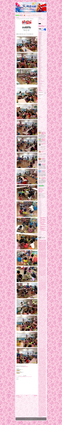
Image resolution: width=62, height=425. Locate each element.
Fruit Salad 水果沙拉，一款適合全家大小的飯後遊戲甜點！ (43, 158)
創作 (41, 283)
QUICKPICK (40, 331)
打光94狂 (42, 373)
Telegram (41, 340)
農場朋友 (39, 407)
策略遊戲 (39, 63)
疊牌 (39, 391)
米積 (40, 266)
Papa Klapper (42, 329)
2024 (39, 201)
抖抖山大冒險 (40, 286)
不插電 (41, 349)
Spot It (39, 337)
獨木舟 (44, 388)
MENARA (42, 321)
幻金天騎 (42, 368)
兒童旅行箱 (42, 270)
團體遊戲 (41, 359)
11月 (40, 211)
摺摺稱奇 (41, 377)
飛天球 (39, 413)
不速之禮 (43, 349)
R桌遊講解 (43, 332)
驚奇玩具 (45, 252)
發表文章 (40, 95)
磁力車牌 (39, 393)
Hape (39, 74)
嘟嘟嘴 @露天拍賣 (40, 191)
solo (43, 281)
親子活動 (43, 252)
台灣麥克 (39, 70)
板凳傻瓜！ (40, 380)
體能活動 (41, 248)
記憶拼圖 (44, 402)
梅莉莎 (43, 380)
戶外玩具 (43, 272)
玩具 (39, 250)
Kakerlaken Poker (42, 317)
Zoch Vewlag (41, 345)
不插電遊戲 (43, 241)
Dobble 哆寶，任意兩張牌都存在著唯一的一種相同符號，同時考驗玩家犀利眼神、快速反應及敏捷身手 (43, 133)
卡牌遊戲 (39, 258)
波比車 (41, 261)
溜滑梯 (42, 385)
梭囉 (44, 380)
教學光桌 (39, 88)
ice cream (39, 263)
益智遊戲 (40, 259)
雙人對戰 (44, 289)
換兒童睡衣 (44, 376)
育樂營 (43, 258)
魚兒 (43, 414)
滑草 (43, 385)
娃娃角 (42, 245)
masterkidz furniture (44, 346)
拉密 (41, 374)
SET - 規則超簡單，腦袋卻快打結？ (43, 151)
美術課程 (39, 397)
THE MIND (44, 280)
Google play (45, 309)
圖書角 (39, 246)
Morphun (39, 279)
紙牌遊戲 (40, 249)
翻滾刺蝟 (41, 397)
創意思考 (41, 354)
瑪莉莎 (39, 256)
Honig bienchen (44, 312)
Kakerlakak (39, 317)
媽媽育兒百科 (40, 363)
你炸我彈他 (44, 351)
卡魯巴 (44, 283)
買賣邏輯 (43, 405)
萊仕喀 (43, 266)
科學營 (39, 266)
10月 (40, 212)
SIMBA (39, 280)
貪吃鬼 (40, 405)
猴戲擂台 (41, 388)
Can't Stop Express (44, 297)
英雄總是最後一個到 (40, 399)
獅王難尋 (43, 388)
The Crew (43, 340)
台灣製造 (39, 58)
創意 (42, 283)
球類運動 (45, 249)
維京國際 (41, 396)
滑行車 (44, 385)
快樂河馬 (43, 371)
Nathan (39, 324)
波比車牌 (42, 383)
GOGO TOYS (40, 80)
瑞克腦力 (40, 390)
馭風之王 (44, 413)
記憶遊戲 (39, 60)
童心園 (39, 43)
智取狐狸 (44, 379)
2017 (39, 207)
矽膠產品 (44, 273)
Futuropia (42, 306)
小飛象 (43, 284)
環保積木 (45, 390)
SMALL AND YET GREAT (41, 334)
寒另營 (41, 365)
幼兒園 (43, 368)
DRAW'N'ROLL (44, 300)
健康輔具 (39, 87)
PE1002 (39, 326)
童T (43, 394)
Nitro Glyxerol (41, 324)
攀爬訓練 (45, 286)
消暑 (40, 385)
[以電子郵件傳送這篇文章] (23, 375)
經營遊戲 (40, 396)
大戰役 (43, 360)
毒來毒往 (40, 382)
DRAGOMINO (41, 300)
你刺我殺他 (42, 351)
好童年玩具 (40, 77)
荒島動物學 (43, 399)
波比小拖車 (40, 383)
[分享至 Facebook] (25, 375)
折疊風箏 (40, 374)
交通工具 (40, 253)
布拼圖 (41, 264)
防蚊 (44, 275)
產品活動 (20, 376)
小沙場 (44, 366)
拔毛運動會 (44, 374)
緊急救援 (43, 396)
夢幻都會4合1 (40, 360)
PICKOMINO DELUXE (40, 328)
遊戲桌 (44, 408)
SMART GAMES (44, 334)
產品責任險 (40, 54)
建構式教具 (45, 256)
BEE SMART (40, 294)
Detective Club (43, 301)
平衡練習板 (45, 284)
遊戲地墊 (43, 408)
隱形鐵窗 (44, 411)
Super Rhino (41, 280)
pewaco (39, 51)
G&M (43, 306)
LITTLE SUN (43, 278)
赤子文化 (39, 275)
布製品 (44, 264)
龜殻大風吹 (42, 416)
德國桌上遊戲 (40, 243)
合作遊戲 (44, 253)
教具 (39, 248)
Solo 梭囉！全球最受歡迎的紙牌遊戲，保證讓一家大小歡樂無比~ (43, 164)
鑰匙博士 (44, 410)
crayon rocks (26, 376)
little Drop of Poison (40, 346)
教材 (40, 247)
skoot (44, 260)
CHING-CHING (43, 267)
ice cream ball (42, 260)
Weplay (39, 44)
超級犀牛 (41, 289)
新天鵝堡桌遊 (41, 240)
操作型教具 (41, 246)
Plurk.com (44, 129)
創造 (43, 283)
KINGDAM (39, 278)
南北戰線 (41, 355)
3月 (40, 232)
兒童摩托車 (44, 352)
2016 (39, 208)
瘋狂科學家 (43, 391)
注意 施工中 (44, 383)
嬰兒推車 (40, 264)
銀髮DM (42, 410)
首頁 (26, 395)
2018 (39, 206)
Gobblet (43, 276)
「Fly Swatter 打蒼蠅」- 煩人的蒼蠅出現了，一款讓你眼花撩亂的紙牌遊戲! (43, 178)
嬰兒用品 (44, 363)
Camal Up (41, 297)
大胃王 (44, 360)
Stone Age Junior (41, 337)
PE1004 (43, 326)
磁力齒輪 (41, 393)
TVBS (45, 280)
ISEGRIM (42, 314)
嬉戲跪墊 (42, 363)
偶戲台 (39, 352)
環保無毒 (43, 390)
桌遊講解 (39, 33)
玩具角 (44, 244)
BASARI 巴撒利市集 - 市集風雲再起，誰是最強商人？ (43, 144)
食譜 (41, 413)
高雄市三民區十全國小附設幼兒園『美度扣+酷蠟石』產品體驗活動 (43, 218)
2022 (39, 203)
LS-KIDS (41, 256)
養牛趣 (42, 413)
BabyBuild (39, 276)
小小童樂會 (41, 366)
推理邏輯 (43, 286)
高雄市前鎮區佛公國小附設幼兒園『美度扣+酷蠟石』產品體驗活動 (43, 226)
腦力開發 (41, 266)
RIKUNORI (45, 331)
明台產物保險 (42, 255)
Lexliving (45, 320)
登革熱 (44, 391)
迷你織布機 (41, 407)
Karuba (44, 317)
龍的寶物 (40, 416)
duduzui (39, 40)
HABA (45, 276)
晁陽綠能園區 (41, 379)
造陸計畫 (39, 408)
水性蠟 (41, 382)
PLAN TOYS (40, 84)
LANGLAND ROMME (41, 318)
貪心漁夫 (41, 405)
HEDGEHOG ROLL (40, 311)
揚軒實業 (42, 376)
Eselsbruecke (42, 303)
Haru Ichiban (42, 312)
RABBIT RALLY (42, 331)
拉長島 (42, 374)
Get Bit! (39, 309)
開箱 (43, 275)
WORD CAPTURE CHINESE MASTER (42, 343)
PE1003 (40, 326)
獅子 (42, 388)
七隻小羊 (44, 348)
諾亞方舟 (44, 403)
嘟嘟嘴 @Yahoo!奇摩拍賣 (41, 190)
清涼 (41, 385)
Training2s (45, 269)
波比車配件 (40, 287)
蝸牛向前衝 (44, 400)
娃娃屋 (40, 284)
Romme (39, 332)
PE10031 (42, 326)
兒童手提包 (42, 352)
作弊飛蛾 (41, 351)
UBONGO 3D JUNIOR (44, 341)
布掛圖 (43, 264)
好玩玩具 (43, 362)
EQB (39, 64)
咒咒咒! (40, 357)
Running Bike (41, 332)
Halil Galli (40, 312)
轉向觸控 (43, 289)
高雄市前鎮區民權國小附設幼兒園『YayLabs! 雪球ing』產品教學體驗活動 (43, 228)
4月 (40, 231)
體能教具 (39, 48)
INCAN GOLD (40, 314)
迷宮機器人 (45, 407)
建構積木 (39, 53)
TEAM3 (39, 338)
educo (45, 345)
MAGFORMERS (40, 83)
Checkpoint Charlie (44, 298)
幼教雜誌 (39, 369)
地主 (44, 359)
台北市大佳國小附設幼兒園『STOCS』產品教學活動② (43, 230)
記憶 (43, 402)
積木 (43, 249)
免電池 (42, 253)
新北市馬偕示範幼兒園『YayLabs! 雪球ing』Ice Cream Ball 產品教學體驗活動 (43, 224)
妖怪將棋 (44, 362)
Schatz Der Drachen (44, 335)
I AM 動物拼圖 (43, 277)
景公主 (42, 379)
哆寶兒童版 (43, 357)
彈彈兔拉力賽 (44, 369)
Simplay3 (43, 269)
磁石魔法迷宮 (43, 393)
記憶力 (39, 289)
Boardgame (40, 34)
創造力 (42, 354)
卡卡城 (42, 355)
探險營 (41, 286)
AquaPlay (40, 78)
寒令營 (42, 256)
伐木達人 (39, 351)
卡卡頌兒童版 (44, 355)
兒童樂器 (43, 270)
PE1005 (45, 326)
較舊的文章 (35, 395)
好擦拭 (41, 362)
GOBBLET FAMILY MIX (41, 307)
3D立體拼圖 (41, 290)
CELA (41, 267)
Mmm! (43, 323)
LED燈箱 (41, 278)
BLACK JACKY (42, 294)
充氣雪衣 (43, 248)
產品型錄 (39, 41)
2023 (39, 202)
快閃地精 (45, 371)
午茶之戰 (39, 355)
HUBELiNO (40, 73)
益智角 (42, 244)
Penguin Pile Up (44, 329)
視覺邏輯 (40, 402)
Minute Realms (41, 323)
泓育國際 (44, 246)
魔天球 (41, 414)
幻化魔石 (41, 368)
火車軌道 (41, 273)
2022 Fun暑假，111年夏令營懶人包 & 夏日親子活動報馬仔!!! (43, 171)
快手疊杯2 (40, 371)
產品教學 (22, 376)
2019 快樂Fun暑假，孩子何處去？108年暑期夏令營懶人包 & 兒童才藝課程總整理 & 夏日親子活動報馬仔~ (43, 139)
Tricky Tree (41, 341)
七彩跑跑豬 (43, 348)
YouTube (39, 345)
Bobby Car (45, 258)
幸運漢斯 (39, 368)
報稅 (45, 359)
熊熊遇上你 (44, 386)
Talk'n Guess (40, 340)
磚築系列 (44, 393)
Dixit (45, 267)
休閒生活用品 (40, 57)
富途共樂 (40, 365)
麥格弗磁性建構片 (40, 90)
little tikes (42, 281)
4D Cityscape (43, 290)
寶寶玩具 (44, 365)
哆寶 (41, 357)
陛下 (42, 411)
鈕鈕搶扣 (39, 410)
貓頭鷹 (39, 405)
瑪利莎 (43, 273)
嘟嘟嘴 (40, 244)
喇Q (42, 258)
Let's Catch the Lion (42, 320)
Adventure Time (42, 292)
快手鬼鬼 (42, 371)
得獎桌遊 (39, 255)
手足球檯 (40, 373)
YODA (40, 260)
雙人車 (45, 411)
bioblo (44, 345)
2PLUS (39, 290)
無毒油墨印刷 (40, 386)
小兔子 (39, 366)
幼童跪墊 (41, 369)
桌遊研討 (40, 261)
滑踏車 (40, 273)
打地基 (43, 373)
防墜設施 (41, 411)
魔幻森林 (42, 414)
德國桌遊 (42, 249)
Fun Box (40, 306)
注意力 (45, 383)
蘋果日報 (44, 266)
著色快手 (45, 399)
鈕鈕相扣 (41, 410)
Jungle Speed (41, 315)
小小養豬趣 (43, 366)
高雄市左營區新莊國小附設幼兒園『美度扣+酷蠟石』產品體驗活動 (43, 222)
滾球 (41, 287)
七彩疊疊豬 (41, 348)
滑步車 (42, 261)
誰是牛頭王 (39, 403)
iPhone (40, 281)
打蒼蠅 (44, 373)
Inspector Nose (44, 314)
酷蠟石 (24, 376)
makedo (31, 376)
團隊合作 (40, 359)
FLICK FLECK (44, 304)
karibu (40, 263)
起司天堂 (44, 405)
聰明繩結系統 (40, 252)
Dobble (45, 301)
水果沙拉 (43, 382)
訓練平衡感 (43, 259)
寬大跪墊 (43, 365)
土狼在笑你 (43, 359)
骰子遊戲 (40, 267)
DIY (41, 276)
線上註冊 (44, 396)
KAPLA (39, 61)
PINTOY (43, 328)
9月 (40, 213)
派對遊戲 (45, 248)
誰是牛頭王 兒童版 (41, 403)
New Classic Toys (40, 67)
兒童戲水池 (41, 352)
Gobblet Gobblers (41, 309)
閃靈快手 (42, 275)
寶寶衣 (41, 284)
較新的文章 (17, 395)
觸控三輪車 (42, 402)
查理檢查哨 (42, 380)
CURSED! (39, 297)
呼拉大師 (39, 357)
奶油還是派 (40, 362)
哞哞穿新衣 (45, 357)
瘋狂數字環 (41, 391)
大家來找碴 (42, 360)
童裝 (44, 394)
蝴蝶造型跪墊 (42, 400)
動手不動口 (44, 354)
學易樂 (39, 71)
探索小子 (41, 376)
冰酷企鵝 (40, 283)
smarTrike (42, 263)
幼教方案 (39, 38)
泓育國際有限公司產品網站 (25, 366)
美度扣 (18, 376)
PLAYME (39, 68)
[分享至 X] (24, 375)
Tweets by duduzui (40, 117)
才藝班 (40, 250)
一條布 (39, 348)
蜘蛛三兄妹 (39, 400)
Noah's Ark (43, 324)
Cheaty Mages (41, 298)
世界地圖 (44, 349)
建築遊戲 (40, 272)
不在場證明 (40, 349)
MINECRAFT (45, 321)
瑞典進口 (42, 390)
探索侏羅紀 (39, 376)
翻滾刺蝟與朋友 (43, 397)
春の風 (39, 379)
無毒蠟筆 (44, 287)
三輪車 (44, 263)
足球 (40, 275)
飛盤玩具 (40, 413)
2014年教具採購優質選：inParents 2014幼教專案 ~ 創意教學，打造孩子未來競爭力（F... (43, 220)
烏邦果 (42, 287)
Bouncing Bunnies (42, 295)
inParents (29, 376)
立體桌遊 (42, 394)
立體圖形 (41, 394)
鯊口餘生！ (45, 414)
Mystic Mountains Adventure (43, 279)
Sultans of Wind (44, 337)
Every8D (44, 303)
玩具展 (44, 261)
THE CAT (41, 338)
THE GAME (43, 338)
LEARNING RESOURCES (41, 81)
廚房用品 (42, 369)
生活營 (45, 261)
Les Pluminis (40, 320)
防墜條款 (40, 411)
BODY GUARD (44, 294)
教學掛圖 (44, 377)
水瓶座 (44, 382)
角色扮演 (42, 250)
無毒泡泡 (42, 386)
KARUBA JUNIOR (44, 315)
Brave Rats (45, 295)
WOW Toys (40, 50)
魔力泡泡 (39, 414)
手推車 (44, 272)
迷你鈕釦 (43, 407)
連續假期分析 (41, 408)
